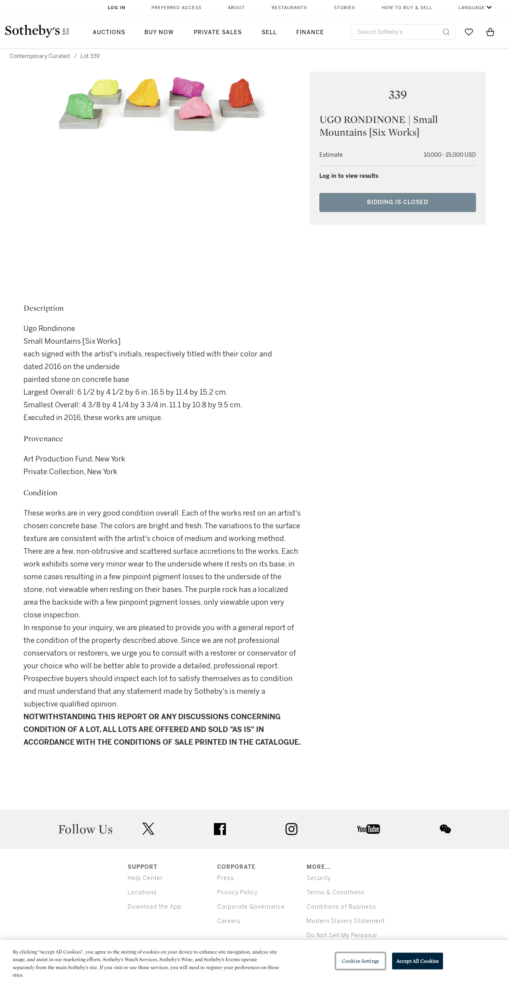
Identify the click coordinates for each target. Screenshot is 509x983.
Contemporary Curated (40, 56)
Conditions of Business (341, 906)
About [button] (236, 7)
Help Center (145, 878)
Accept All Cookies (417, 961)
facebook (220, 829)
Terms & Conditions (336, 892)
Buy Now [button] (159, 32)
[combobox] (402, 32)
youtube (368, 829)
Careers (229, 921)
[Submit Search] (446, 32)
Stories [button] (344, 7)
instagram (291, 829)
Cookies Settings (360, 961)
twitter (148, 829)
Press (225, 878)
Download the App (155, 906)
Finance (310, 32)
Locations (142, 892)
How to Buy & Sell (407, 7)
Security (319, 878)
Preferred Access (177, 7)
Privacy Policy (237, 892)
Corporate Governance (251, 906)
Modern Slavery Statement (346, 921)
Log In (117, 7)
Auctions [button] (109, 32)
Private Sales (218, 32)
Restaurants (289, 7)
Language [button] (471, 7)
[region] (254, 961)
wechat (445, 829)
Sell (269, 32)
